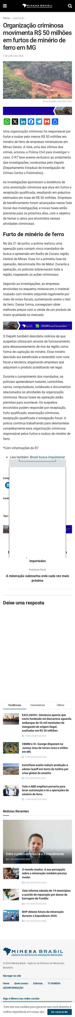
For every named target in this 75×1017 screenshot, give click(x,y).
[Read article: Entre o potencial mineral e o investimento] (37, 844)
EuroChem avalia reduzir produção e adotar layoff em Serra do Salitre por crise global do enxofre (45, 768)
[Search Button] (70, 6)
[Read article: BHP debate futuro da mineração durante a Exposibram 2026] (11, 915)
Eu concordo (59, 1011)
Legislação (18, 18)
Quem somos (21, 983)
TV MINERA (54, 983)
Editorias (38, 983)
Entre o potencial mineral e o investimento (35, 854)
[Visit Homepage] (37, 6)
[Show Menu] (5, 6)
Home (6, 18)
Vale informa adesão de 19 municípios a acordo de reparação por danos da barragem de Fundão (46, 894)
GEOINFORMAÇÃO (13, 987)
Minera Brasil (19, 963)
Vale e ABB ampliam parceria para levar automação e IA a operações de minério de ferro (45, 790)
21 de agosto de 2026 (19, 859)
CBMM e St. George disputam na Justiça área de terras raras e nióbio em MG (45, 747)
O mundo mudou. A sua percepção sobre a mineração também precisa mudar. (44, 873)
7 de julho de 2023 (13, 55)
